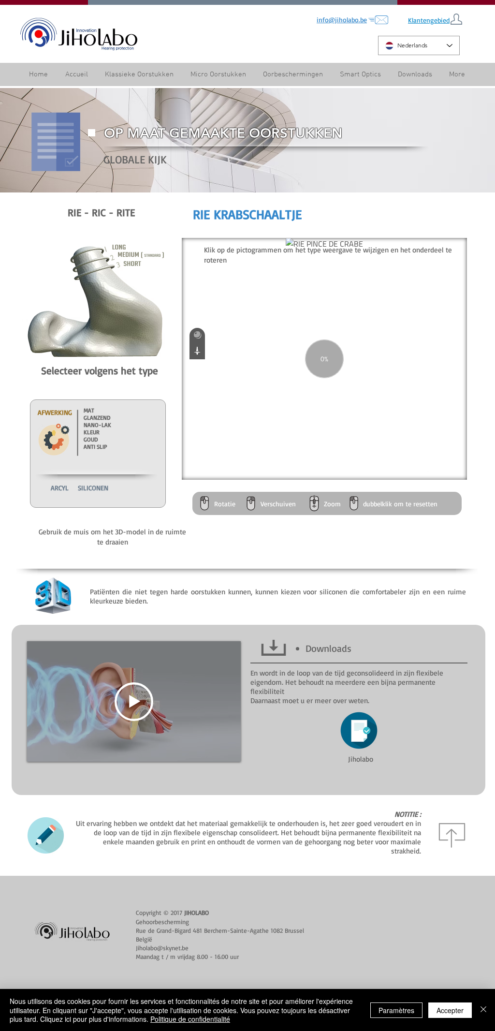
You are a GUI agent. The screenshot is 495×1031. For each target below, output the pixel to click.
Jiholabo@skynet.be (162, 948)
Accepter (450, 1010)
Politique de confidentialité (190, 1019)
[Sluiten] (483, 1010)
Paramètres (396, 1010)
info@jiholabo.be (342, 19)
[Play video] (134, 701)
